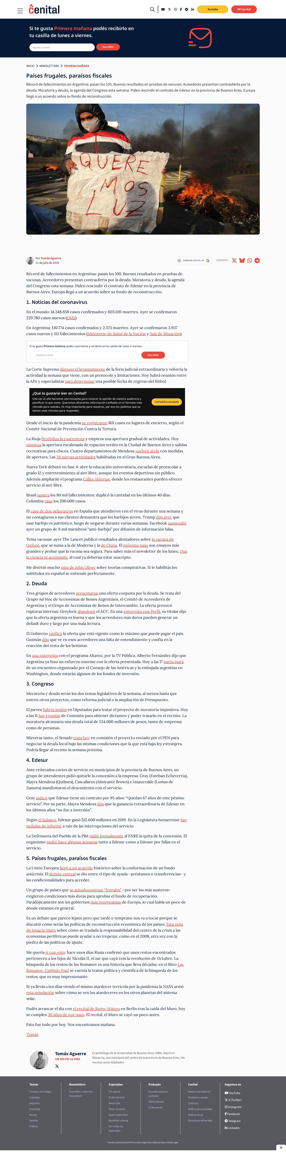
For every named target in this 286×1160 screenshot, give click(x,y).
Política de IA (195, 1115)
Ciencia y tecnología (40, 1091)
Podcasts (154, 1084)
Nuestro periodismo (199, 1091)
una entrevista (45, 655)
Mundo (33, 1115)
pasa (49, 501)
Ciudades (34, 1097)
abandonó (86, 611)
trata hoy (81, 737)
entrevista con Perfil (142, 611)
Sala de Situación (165, 333)
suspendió (177, 523)
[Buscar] (152, 9)
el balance (47, 819)
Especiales (116, 1084)
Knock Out (114, 1103)
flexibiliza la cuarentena (62, 438)
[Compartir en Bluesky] (242, 260)
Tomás (32, 1034)
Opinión (33, 1120)
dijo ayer (164, 517)
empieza (33, 444)
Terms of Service (167, 1142)
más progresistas (105, 902)
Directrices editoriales (200, 1120)
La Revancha (155, 1107)
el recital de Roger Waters (96, 1008)
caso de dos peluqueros (52, 511)
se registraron (94, 422)
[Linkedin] (192, 9)
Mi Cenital (244, 9)
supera (43, 494)
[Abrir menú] (20, 11)
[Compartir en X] (234, 260)
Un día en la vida (67, 1059)
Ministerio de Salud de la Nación (117, 333)
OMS (71, 317)
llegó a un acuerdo (76, 867)
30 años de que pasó (66, 1014)
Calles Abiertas (96, 479)
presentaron (87, 593)
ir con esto (55, 952)
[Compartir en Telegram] (257, 260)
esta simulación (40, 992)
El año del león (117, 1097)
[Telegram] (186, 9)
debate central (62, 873)
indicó (41, 797)
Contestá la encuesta (167, 402)
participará (174, 661)
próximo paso (135, 545)
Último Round (156, 1102)
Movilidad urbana (118, 1120)
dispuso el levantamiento (82, 369)
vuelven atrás (147, 450)
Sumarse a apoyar (198, 1097)
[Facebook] (181, 9)
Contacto (193, 1103)
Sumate (213, 9)
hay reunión (49, 715)
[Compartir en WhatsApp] (249, 260)
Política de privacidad (200, 1109)
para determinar (80, 381)
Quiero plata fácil (118, 1115)
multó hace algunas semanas (71, 841)
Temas (33, 1084)
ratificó (55, 633)
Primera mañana (76, 66)
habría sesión (55, 709)
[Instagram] (175, 9)
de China (109, 545)
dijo (45, 639)
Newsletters (49, 66)
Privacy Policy (152, 1142)
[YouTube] (163, 9)
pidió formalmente (106, 835)
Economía (34, 1109)
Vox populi (114, 1091)
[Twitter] (169, 9)
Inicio (30, 66)
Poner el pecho (117, 1109)
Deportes (34, 1103)
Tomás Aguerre (51, 258)
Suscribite (108, 47)
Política (33, 1126)
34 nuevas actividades (76, 456)
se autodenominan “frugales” (95, 889)
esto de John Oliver (78, 567)
